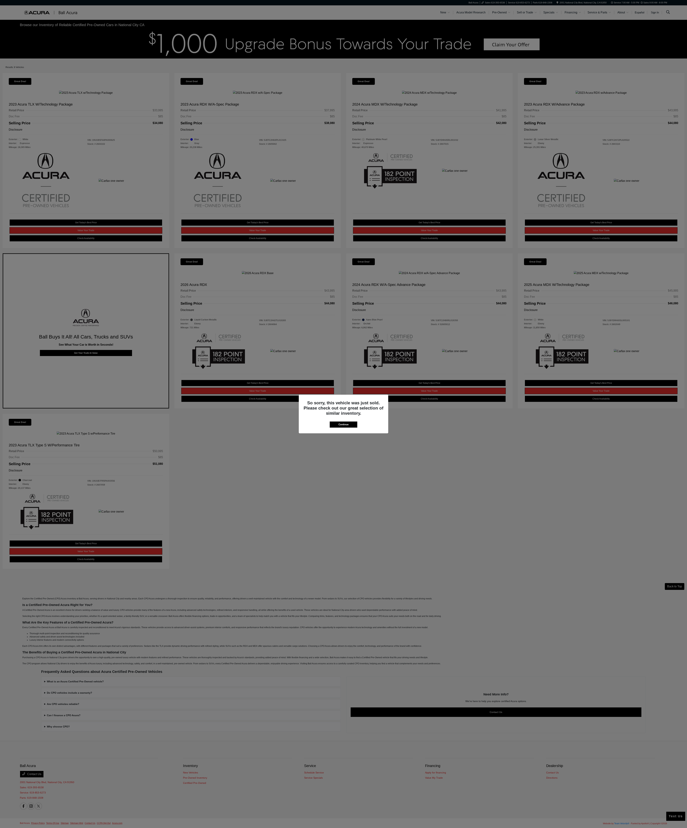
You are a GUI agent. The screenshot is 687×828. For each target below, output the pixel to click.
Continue (343, 424)
